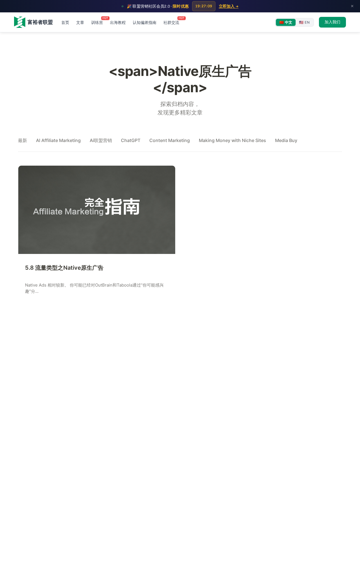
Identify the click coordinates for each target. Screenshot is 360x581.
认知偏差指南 (144, 22)
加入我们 (332, 22)
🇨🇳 (285, 22)
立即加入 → (228, 6)
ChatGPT (130, 140)
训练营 (97, 22)
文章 (80, 22)
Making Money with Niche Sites (232, 140)
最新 (22, 140)
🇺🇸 (304, 22)
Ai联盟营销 (101, 140)
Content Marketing (169, 140)
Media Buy (286, 140)
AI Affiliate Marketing (58, 140)
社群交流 (171, 22)
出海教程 (118, 22)
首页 (65, 22)
